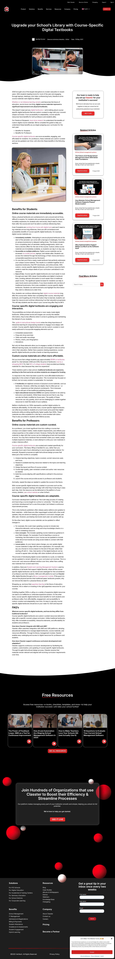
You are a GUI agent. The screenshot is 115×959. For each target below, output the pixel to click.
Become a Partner (51, 931)
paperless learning (38, 584)
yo (24, 492)
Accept (92, 952)
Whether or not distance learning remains (26, 102)
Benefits (40, 9)
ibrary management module (43, 576)
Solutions (32, 9)
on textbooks (60, 359)
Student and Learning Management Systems (42, 567)
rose (58, 362)
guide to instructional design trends (27, 322)
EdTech (67, 39)
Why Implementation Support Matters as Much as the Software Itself (87, 246)
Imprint (102, 956)
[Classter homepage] (6, 9)
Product (23, 9)
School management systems (88, 152)
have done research (37, 120)
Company (67, 9)
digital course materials (51, 293)
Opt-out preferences (85, 956)
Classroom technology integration (56, 39)
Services (48, 9)
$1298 (53, 359)
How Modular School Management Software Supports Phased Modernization (87, 202)
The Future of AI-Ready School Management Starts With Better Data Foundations (86, 157)
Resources (58, 9)
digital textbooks (37, 110)
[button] (111, 938)
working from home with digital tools (39, 227)
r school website (32, 492)
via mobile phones (28, 253)
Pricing (76, 9)
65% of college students (37, 364)
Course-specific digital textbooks (23, 136)
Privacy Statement (95, 956)
